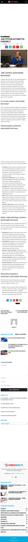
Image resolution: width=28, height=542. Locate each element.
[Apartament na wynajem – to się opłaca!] (4, 487)
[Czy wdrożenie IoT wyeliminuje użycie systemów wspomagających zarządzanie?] (4, 346)
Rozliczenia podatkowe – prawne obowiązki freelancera (17, 499)
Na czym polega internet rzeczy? (16, 338)
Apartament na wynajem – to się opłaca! (17, 486)
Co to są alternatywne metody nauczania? (21, 311)
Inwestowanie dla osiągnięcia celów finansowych (13, 513)
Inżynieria (3, 508)
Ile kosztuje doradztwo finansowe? (8, 415)
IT (1, 36)
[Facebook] (12, 477)
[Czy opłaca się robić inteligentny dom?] (4, 352)
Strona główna (3, 34)
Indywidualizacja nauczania (8, 523)
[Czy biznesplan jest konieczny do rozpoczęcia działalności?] (4, 493)
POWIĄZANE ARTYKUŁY (7, 334)
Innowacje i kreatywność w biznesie (10, 511)
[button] (26, 2)
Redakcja (5, 43)
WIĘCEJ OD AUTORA (20, 334)
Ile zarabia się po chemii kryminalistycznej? (10, 407)
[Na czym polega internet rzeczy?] (4, 339)
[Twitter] (15, 477)
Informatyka (4, 521)
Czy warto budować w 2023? (7, 403)
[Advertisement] (14, 18)
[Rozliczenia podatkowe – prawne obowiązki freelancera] (4, 500)
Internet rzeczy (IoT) (6, 36)
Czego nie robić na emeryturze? (8, 411)
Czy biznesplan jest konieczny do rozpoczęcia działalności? (17, 492)
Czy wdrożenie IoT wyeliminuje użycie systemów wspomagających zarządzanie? (17, 346)
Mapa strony (14, 538)
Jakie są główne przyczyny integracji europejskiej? (6, 312)
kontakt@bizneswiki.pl (19, 473)
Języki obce (4, 519)
